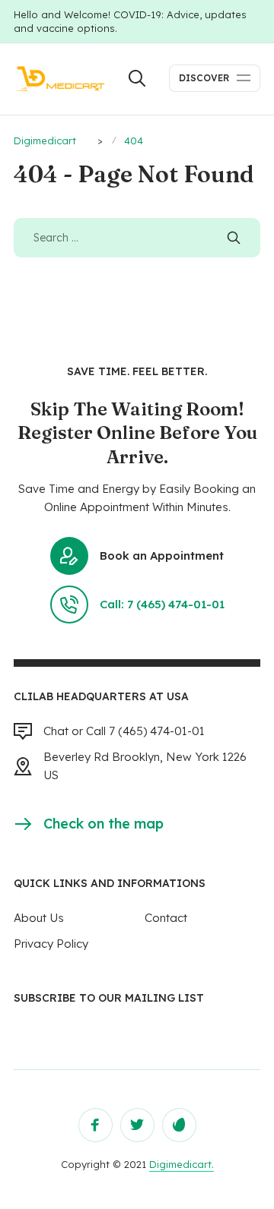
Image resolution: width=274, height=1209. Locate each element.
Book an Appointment (162, 555)
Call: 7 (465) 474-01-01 (162, 604)
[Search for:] (137, 237)
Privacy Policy (51, 943)
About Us (39, 918)
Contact (166, 918)
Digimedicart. (181, 1164)
